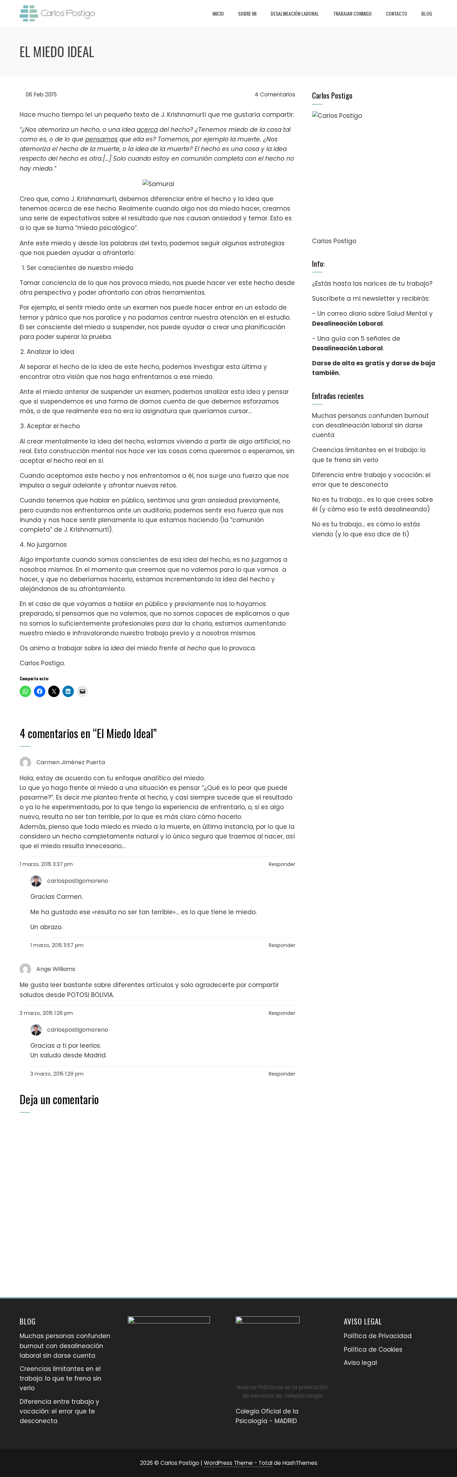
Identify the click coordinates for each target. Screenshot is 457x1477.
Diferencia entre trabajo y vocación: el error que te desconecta (59, 1411)
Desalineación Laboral (295, 13)
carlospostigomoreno (77, 881)
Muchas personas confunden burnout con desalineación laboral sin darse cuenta (370, 425)
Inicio (218, 13)
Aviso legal (360, 1362)
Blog (426, 13)
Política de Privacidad (378, 1336)
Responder (282, 864)
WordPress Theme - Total (238, 1463)
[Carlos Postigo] (374, 173)
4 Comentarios (274, 94)
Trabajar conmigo (352, 13)
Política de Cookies (373, 1349)
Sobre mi (247, 13)
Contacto (396, 13)
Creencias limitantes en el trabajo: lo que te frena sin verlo (60, 1378)
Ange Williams (55, 969)
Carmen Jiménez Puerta (70, 762)
